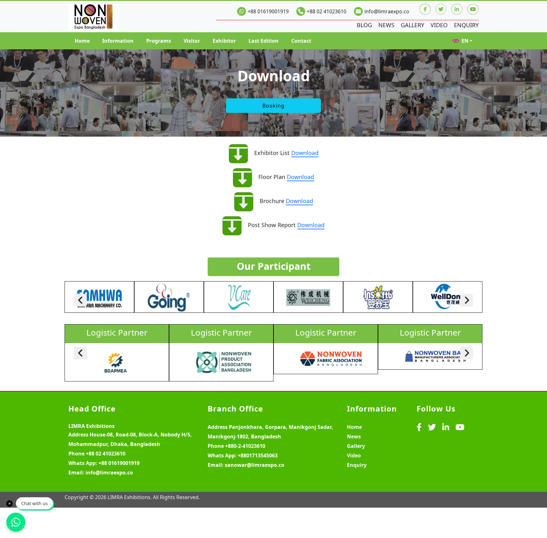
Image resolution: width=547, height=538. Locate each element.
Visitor (192, 40)
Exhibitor (224, 40)
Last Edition (263, 40)
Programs (158, 40)
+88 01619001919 (268, 11)
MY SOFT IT (465, 497)
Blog (364, 25)
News (386, 25)
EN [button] (465, 40)
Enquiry (466, 25)
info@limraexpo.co (386, 11)
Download (304, 153)
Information (118, 40)
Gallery (412, 25)
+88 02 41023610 (326, 11)
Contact (301, 40)
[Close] (9, 503)
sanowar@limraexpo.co (254, 464)
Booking (273, 105)
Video (439, 25)
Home (82, 40)
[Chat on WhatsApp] (15, 522)
